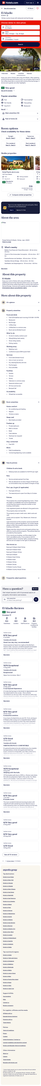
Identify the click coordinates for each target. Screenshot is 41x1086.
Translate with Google (9, 640)
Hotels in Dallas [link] (7, 947)
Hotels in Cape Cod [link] (8, 988)
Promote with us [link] (7, 1019)
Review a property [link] (8, 1005)
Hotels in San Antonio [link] (9, 922)
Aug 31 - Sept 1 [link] (10, 138)
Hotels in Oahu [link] (7, 985)
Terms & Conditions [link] (8, 1030)
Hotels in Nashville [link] (8, 895)
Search (20, 44)
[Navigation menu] (38, 2)
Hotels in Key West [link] (8, 932)
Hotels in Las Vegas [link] (8, 877)
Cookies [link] (5, 1036)
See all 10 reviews (6, 90)
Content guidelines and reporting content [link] (15, 1042)
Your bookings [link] (7, 996)
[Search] (36, 599)
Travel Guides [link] (7, 1059)
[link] (37, 8)
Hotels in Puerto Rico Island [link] (10, 979)
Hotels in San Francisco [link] (9, 898)
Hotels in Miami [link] (7, 904)
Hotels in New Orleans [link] (9, 889)
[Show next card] (38, 59)
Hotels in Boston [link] (7, 925)
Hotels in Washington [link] (9, 913)
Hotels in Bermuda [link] (8, 967)
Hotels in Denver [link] (7, 910)
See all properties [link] (10, 8)
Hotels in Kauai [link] (7, 982)
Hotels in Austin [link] (7, 916)
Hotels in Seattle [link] (8, 941)
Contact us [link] (6, 1002)
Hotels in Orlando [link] (8, 886)
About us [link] (5, 1053)
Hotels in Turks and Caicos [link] (10, 958)
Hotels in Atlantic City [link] (9, 929)
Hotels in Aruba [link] (7, 955)
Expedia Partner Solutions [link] (10, 1016)
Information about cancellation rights (14, 288)
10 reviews (5, 615)
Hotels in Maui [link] (7, 976)
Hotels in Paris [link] (7, 907)
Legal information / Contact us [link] (11, 1039)
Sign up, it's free (21, 210)
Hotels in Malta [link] (7, 970)
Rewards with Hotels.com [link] (10, 1062)
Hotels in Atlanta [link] (7, 919)
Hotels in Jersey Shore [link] (9, 973)
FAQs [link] (4, 999)
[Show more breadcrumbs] (3, 861)
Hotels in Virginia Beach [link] (9, 938)
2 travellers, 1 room (11, 39)
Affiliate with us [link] (7, 1013)
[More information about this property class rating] (7, 15)
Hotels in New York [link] (8, 880)
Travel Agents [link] (7, 1022)
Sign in (11, 210)
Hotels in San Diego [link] (8, 892)
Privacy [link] (5, 1033)
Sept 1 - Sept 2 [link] (30, 138)
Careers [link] (5, 1056)
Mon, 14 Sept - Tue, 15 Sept (14, 34)
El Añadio (8, 28)
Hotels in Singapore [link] (8, 961)
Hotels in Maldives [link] (8, 964)
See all (3, 109)
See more (4, 268)
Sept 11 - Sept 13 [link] (30, 145)
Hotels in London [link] (7, 935)
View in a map (6, 242)
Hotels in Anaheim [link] (8, 944)
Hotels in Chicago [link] (8, 883)
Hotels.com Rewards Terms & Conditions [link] (14, 1045)
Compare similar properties (22, 195)
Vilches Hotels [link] (10, 861)
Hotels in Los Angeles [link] (9, 901)
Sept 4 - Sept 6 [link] (10, 145)
